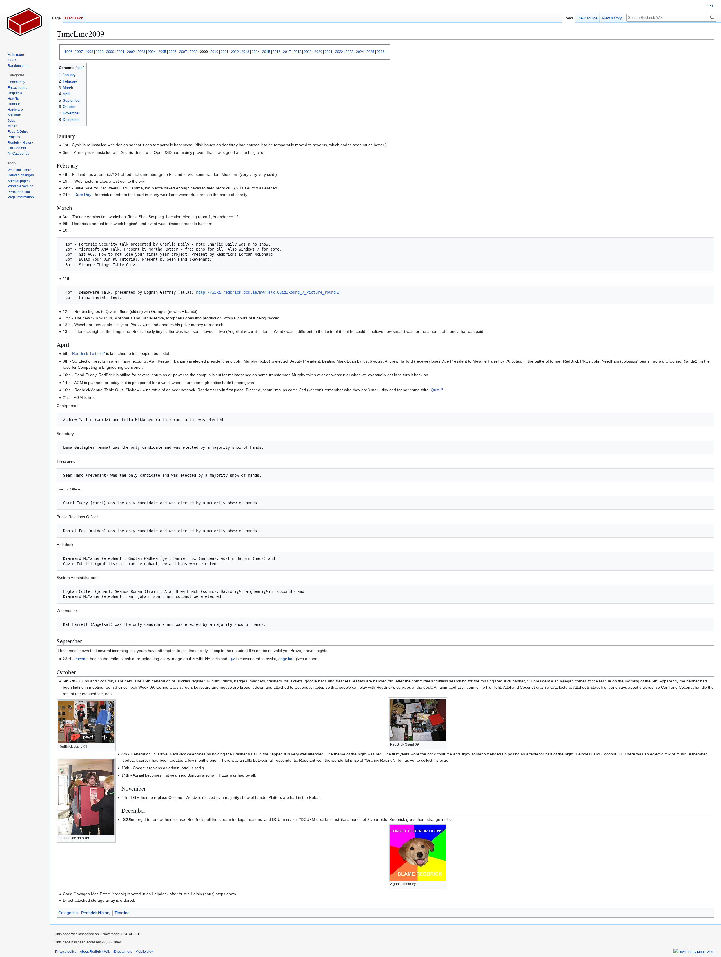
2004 (152, 52)
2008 (193, 52)
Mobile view (144, 952)
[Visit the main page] (24, 22)
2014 (256, 52)
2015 (266, 52)
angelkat (285, 659)
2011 (224, 52)
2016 (277, 52)
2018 (297, 52)
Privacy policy (65, 952)
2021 (329, 52)
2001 (120, 52)
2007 (183, 52)
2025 (370, 52)
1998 (89, 52)
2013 (245, 52)
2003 (141, 52)
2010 (214, 52)
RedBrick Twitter (86, 353)
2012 (235, 52)
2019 (308, 52)
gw (232, 659)
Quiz (435, 390)
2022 (339, 52)
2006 (173, 52)
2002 (131, 52)
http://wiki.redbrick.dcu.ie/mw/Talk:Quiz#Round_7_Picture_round (266, 292)
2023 (349, 52)
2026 (381, 52)
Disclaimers (123, 952)
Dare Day (82, 194)
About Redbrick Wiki (95, 952)
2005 (162, 52)
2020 (318, 52)
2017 (287, 52)
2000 (110, 52)
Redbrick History (95, 912)
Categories (68, 912)
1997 (79, 52)
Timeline (122, 912)
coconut (82, 659)
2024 (360, 52)
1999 (100, 52)
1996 (68, 52)
